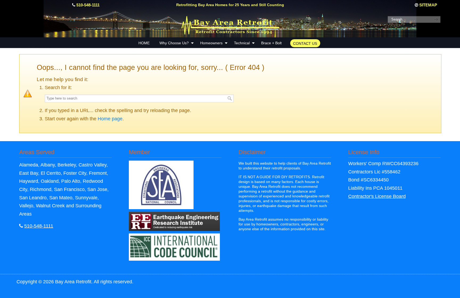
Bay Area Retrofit (230, 24)
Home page (110, 118)
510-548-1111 (88, 5)
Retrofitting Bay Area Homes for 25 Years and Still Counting (230, 5)
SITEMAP (428, 5)
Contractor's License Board (377, 196)
